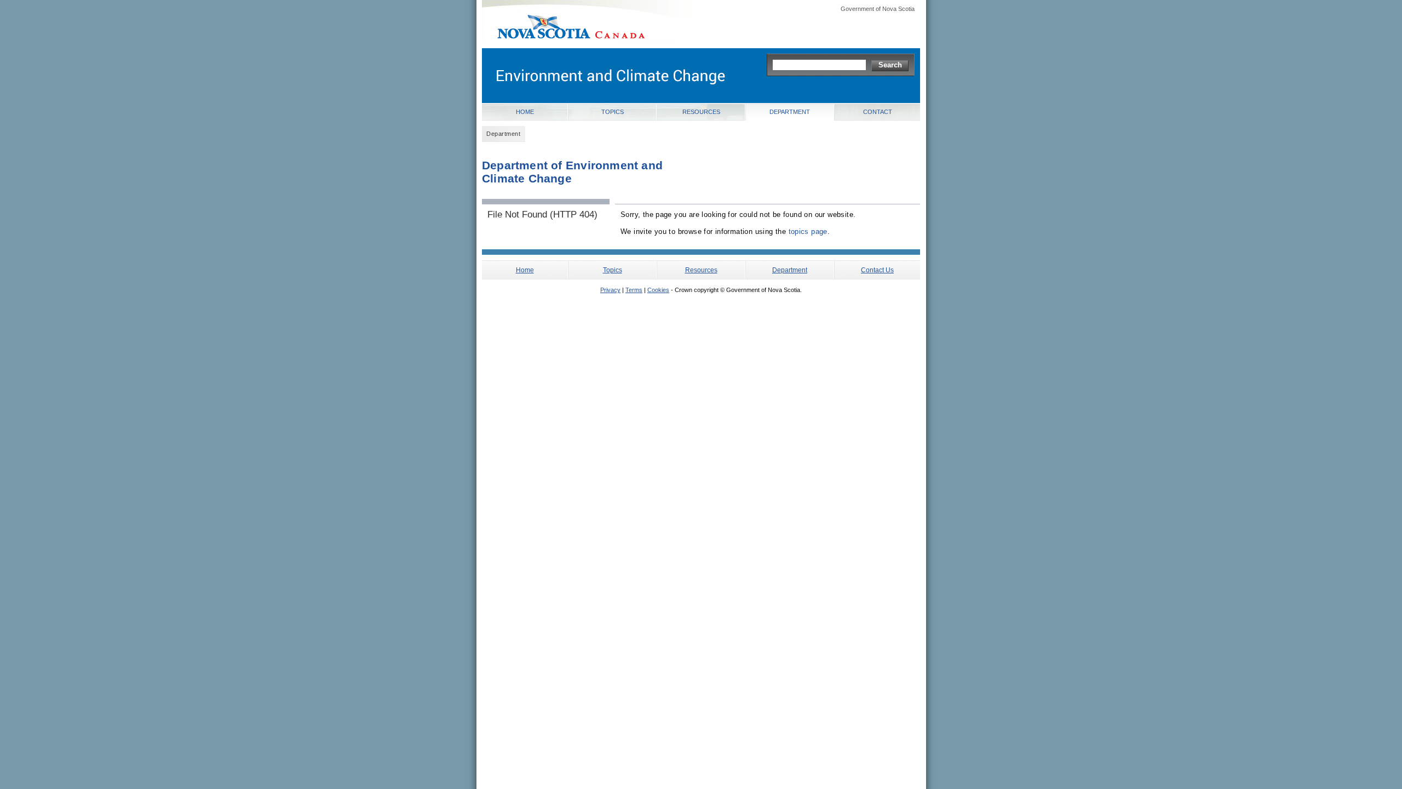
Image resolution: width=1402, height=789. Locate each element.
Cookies (658, 290)
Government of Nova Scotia (878, 8)
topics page (808, 231)
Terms (633, 290)
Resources (701, 111)
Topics (612, 111)
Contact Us (877, 269)
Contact (877, 111)
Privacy (610, 290)
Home (525, 111)
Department (789, 111)
